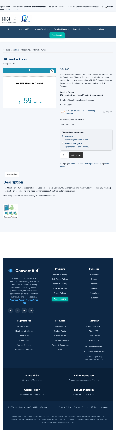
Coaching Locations (96, 29)
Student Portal (60, 331)
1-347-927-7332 (94, 346)
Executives (94, 293)
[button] (52, 71)
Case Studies (94, 336)
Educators (94, 298)
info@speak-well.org (94, 351)
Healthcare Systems (24, 331)
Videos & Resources (60, 345)
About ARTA (24, 29)
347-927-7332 (11, 9)
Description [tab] (12, 174)
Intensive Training (60, 284)
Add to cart (76, 155)
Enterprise (77, 29)
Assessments (60, 299)
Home (10, 29)
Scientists (94, 288)
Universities (24, 336)
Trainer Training (24, 345)
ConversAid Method (60, 340)
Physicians (94, 274)
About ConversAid (94, 326)
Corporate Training (24, 326)
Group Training (60, 293)
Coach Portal (60, 336)
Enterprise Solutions (24, 349)
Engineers (94, 284)
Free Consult (57, 35)
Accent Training (41, 29)
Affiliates (94, 407)
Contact (104, 407)
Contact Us (94, 340)
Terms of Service (81, 407)
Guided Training (60, 274)
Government (24, 340)
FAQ (60, 349)
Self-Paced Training (60, 279)
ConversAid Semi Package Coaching (85, 163)
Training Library (60, 29)
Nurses (94, 279)
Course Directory (60, 326)
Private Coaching (60, 288)
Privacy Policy (65, 407)
